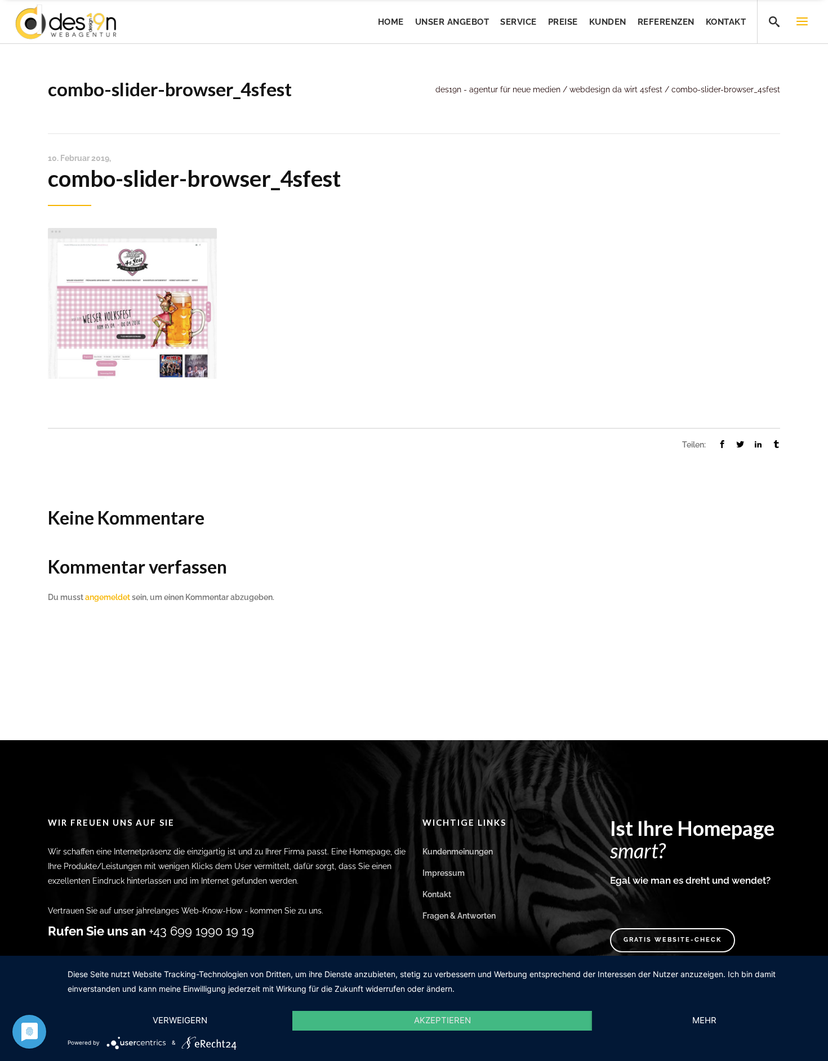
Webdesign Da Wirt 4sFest (615, 89)
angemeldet (107, 597)
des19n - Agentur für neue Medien (497, 89)
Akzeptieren (442, 1020)
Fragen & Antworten (459, 915)
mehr (704, 1020)
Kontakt (436, 894)
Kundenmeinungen (457, 851)
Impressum (443, 873)
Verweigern (180, 1020)
